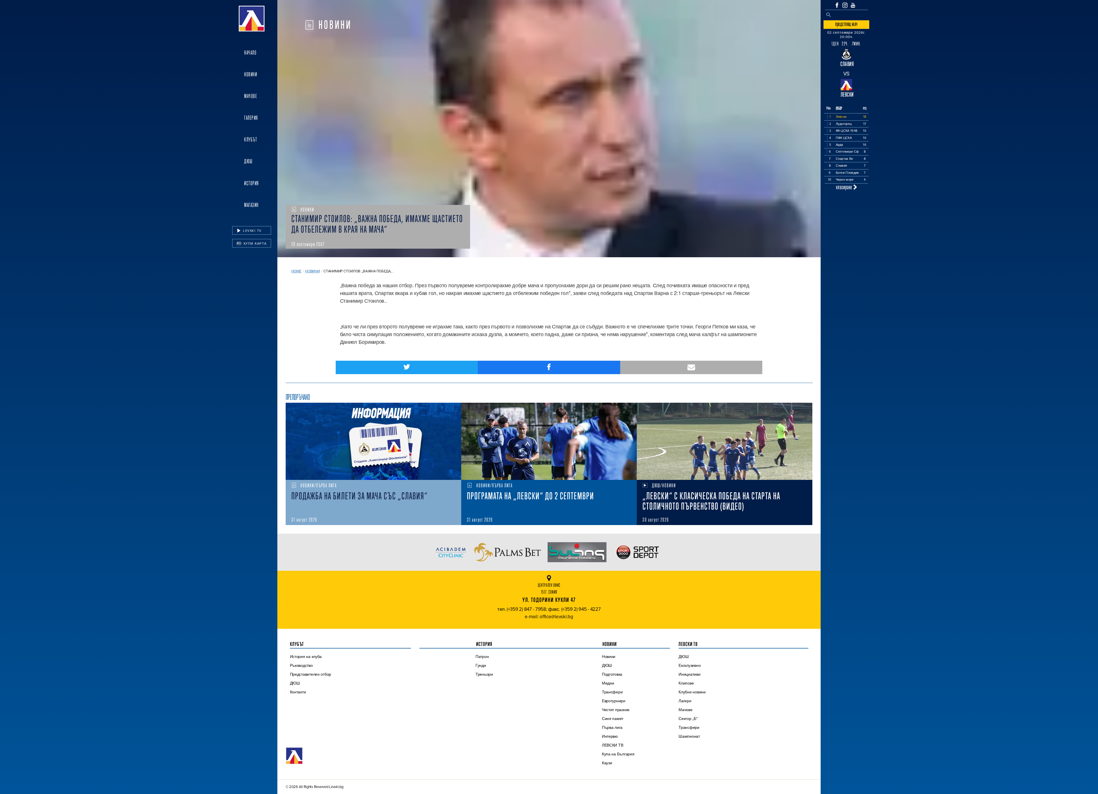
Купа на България (618, 754)
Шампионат (689, 736)
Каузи (607, 763)
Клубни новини (692, 692)
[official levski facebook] (837, 5)
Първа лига (612, 727)
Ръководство (301, 665)
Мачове (250, 96)
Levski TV (252, 230)
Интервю (610, 736)
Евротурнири (613, 701)
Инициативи (689, 674)
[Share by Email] (691, 367)
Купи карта (254, 243)
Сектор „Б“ (688, 718)
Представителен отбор (310, 674)
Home (296, 271)
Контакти (298, 692)
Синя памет (612, 718)
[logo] (251, 18)
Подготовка (612, 674)
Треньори (484, 674)
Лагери (685, 701)
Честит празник (615, 710)
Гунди (481, 665)
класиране (844, 187)
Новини (250, 74)
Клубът (250, 139)
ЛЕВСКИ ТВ (612, 745)
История (251, 183)
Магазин (251, 205)
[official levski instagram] (845, 5)
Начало (250, 52)
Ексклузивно (690, 665)
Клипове (686, 683)
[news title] (373, 441)
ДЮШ (248, 161)
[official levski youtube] (853, 5)
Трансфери (612, 692)
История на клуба (306, 656)
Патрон (482, 656)
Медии (608, 683)
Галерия (251, 118)
